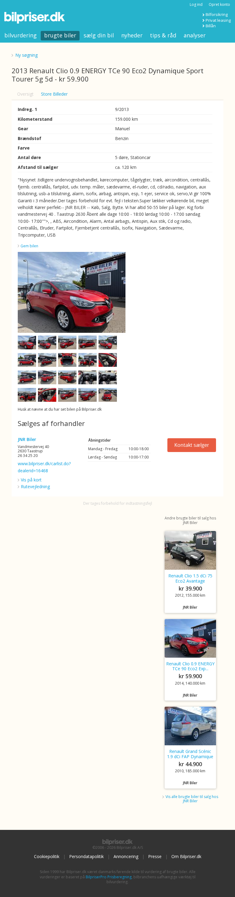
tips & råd (163, 35)
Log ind (196, 4)
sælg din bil (99, 35)
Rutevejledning (35, 486)
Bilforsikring (217, 14)
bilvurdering (20, 35)
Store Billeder (54, 94)
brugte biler (60, 35)
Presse (155, 856)
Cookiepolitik (46, 856)
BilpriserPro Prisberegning (109, 877)
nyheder (132, 35)
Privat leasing (218, 20)
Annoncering (126, 856)
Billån (211, 26)
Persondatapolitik (86, 856)
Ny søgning (26, 55)
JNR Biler (27, 439)
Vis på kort (31, 480)
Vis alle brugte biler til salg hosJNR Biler (192, 799)
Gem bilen (29, 246)
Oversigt (25, 94)
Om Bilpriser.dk (186, 856)
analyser (195, 35)
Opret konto (219, 4)
